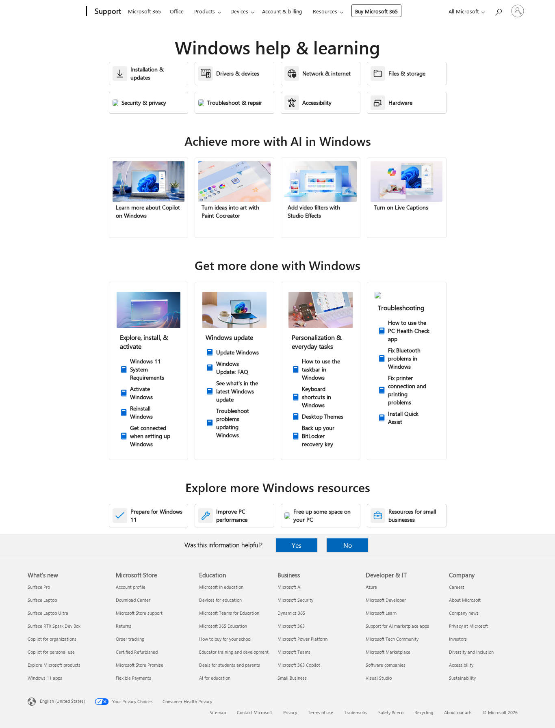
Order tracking (130, 639)
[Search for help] (498, 10)
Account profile (130, 587)
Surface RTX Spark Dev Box (54, 626)
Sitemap (218, 712)
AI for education (214, 678)
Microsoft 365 (144, 11)
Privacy (290, 712)
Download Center (133, 600)
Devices (239, 11)
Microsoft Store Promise (139, 665)
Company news (464, 613)
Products (204, 11)
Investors (458, 639)
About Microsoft (465, 600)
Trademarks (355, 712)
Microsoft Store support (139, 613)
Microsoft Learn (381, 613)
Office (177, 11)
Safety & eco (390, 712)
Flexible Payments (133, 678)
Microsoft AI (289, 587)
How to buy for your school (225, 639)
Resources (325, 11)
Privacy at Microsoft (468, 626)
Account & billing (282, 11)
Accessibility (461, 665)
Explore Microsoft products (54, 665)
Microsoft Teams (294, 652)
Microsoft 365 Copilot (299, 665)
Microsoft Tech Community (392, 639)
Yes (296, 545)
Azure (371, 587)
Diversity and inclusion (471, 652)
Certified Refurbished (137, 652)
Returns (123, 626)
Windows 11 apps (45, 678)
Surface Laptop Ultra (48, 613)
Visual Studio (379, 678)
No (347, 545)
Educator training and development (234, 652)
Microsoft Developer (386, 600)
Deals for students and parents (229, 665)
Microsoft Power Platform (302, 639)
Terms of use (320, 712)
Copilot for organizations (52, 639)
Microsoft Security (295, 600)
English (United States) (62, 701)
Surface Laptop (42, 600)
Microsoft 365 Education (223, 626)
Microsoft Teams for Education (229, 613)
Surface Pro (39, 587)
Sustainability (462, 678)
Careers (456, 587)
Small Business (292, 678)
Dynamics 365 (291, 613)
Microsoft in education (221, 587)
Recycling (423, 712)
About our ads (458, 712)
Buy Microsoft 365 (376, 11)
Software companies (385, 665)
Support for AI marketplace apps (397, 626)
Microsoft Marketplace (388, 652)
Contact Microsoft (254, 712)
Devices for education (220, 600)
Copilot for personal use (51, 652)
